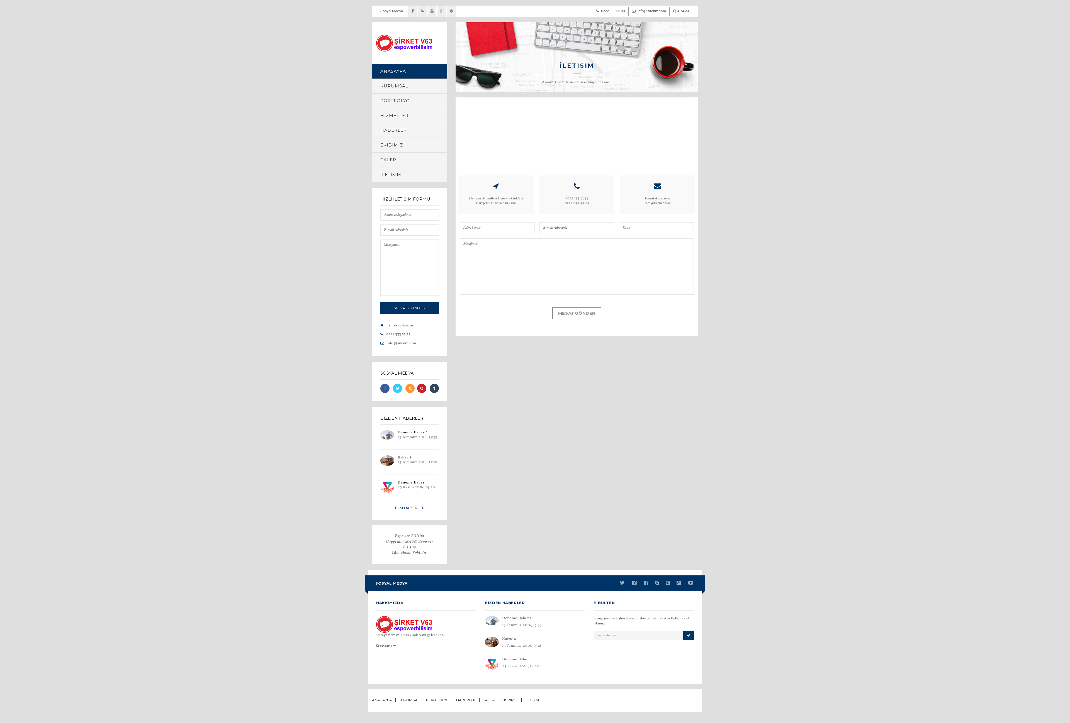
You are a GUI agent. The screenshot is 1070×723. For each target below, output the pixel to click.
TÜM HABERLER (410, 507)
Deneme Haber (411, 482)
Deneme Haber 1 (412, 432)
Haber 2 (405, 457)
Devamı (384, 645)
